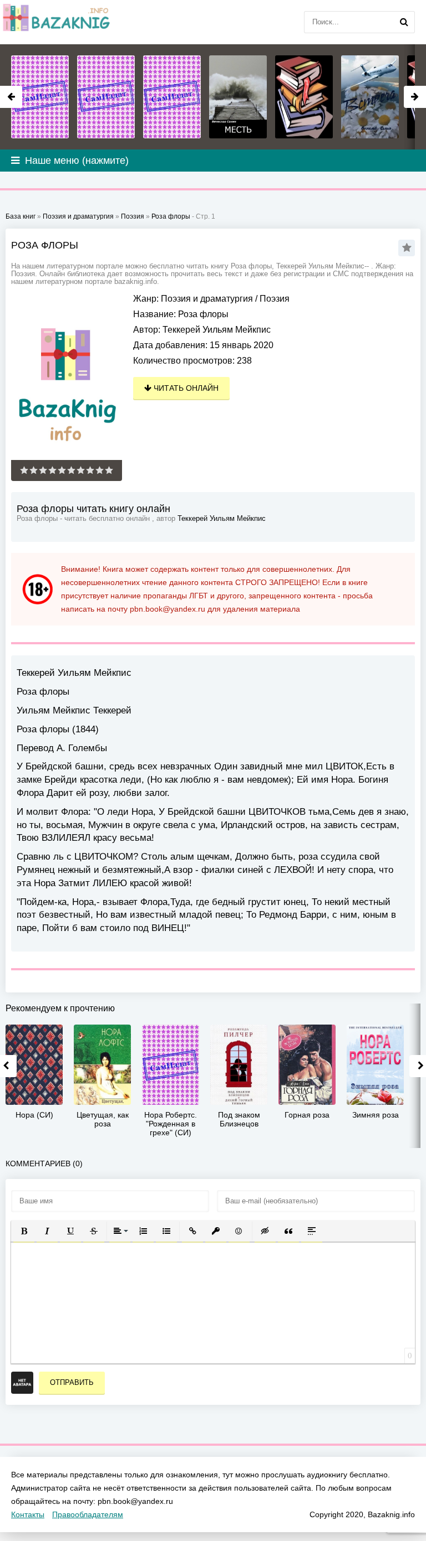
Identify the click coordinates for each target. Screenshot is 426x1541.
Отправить (72, 1382)
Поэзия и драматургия (207, 298)
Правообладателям (87, 1514)
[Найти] (404, 22)
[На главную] (55, 22)
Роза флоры (170, 216)
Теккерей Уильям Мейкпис (217, 329)
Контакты (27, 1514)
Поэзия (275, 298)
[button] (23, 1231)
